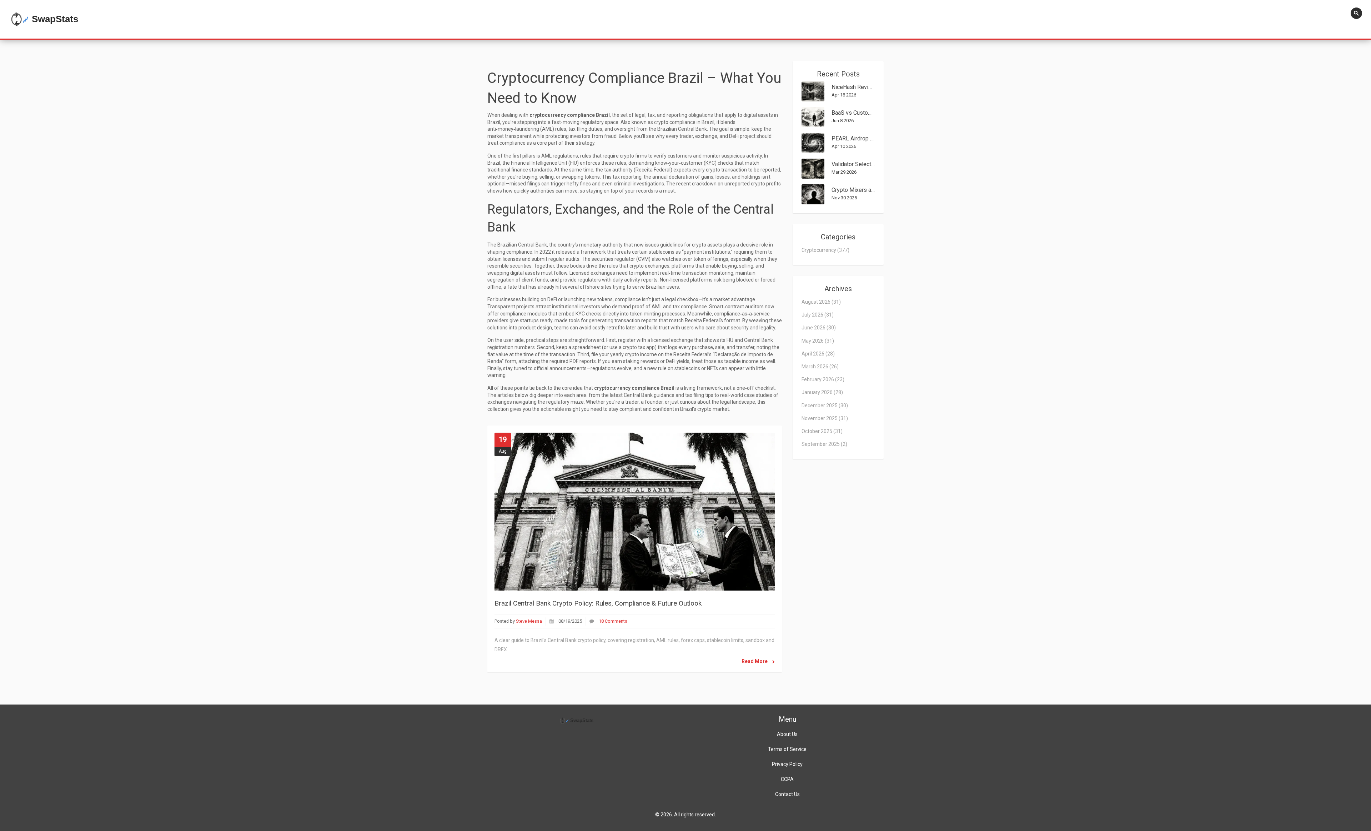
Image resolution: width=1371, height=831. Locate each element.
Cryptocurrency (825, 250)
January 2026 (822, 392)
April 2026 (818, 354)
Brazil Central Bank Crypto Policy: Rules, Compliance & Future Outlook (598, 603)
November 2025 (825, 418)
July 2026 (818, 315)
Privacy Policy (787, 764)
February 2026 (823, 379)
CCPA (787, 779)
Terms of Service (787, 749)
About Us (787, 734)
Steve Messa (529, 621)
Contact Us (787, 794)
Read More (755, 661)
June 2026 (819, 327)
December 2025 (825, 405)
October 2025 (822, 431)
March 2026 (820, 366)
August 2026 (821, 302)
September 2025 (824, 444)
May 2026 (818, 341)
